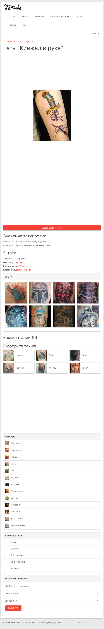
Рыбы (51, 355)
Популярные (16, 555)
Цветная (19, 262)
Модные (14, 568)
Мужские (15, 504)
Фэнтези (15, 484)
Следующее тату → (52, 228)
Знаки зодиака (18, 525)
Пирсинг (79, 16)
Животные (16, 443)
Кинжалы (28, 269)
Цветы (14, 470)
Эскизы (24, 16)
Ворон (85, 355)
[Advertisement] (52, 71)
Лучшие (14, 548)
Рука (22, 266)
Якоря (85, 368)
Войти (95, 33)
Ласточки (20, 368)
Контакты (81, 622)
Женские (15, 511)
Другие (29, 41)
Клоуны (52, 368)
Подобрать (13, 608)
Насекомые (16, 450)
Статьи (13, 25)
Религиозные (17, 491)
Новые (13, 542)
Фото (12, 16)
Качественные (17, 562)
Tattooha (12, 7)
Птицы (14, 457)
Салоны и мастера (59, 16)
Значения (39, 16)
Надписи (20, 355)
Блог (25, 25)
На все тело (17, 518)
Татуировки (9, 41)
